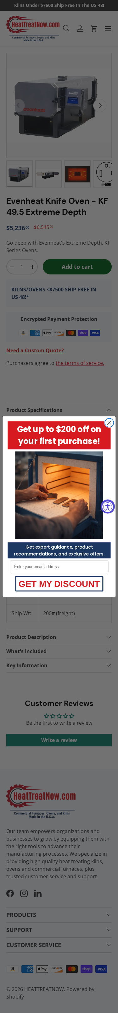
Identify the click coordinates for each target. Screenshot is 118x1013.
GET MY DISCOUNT (59, 583)
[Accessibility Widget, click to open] (108, 507)
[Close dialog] (109, 422)
